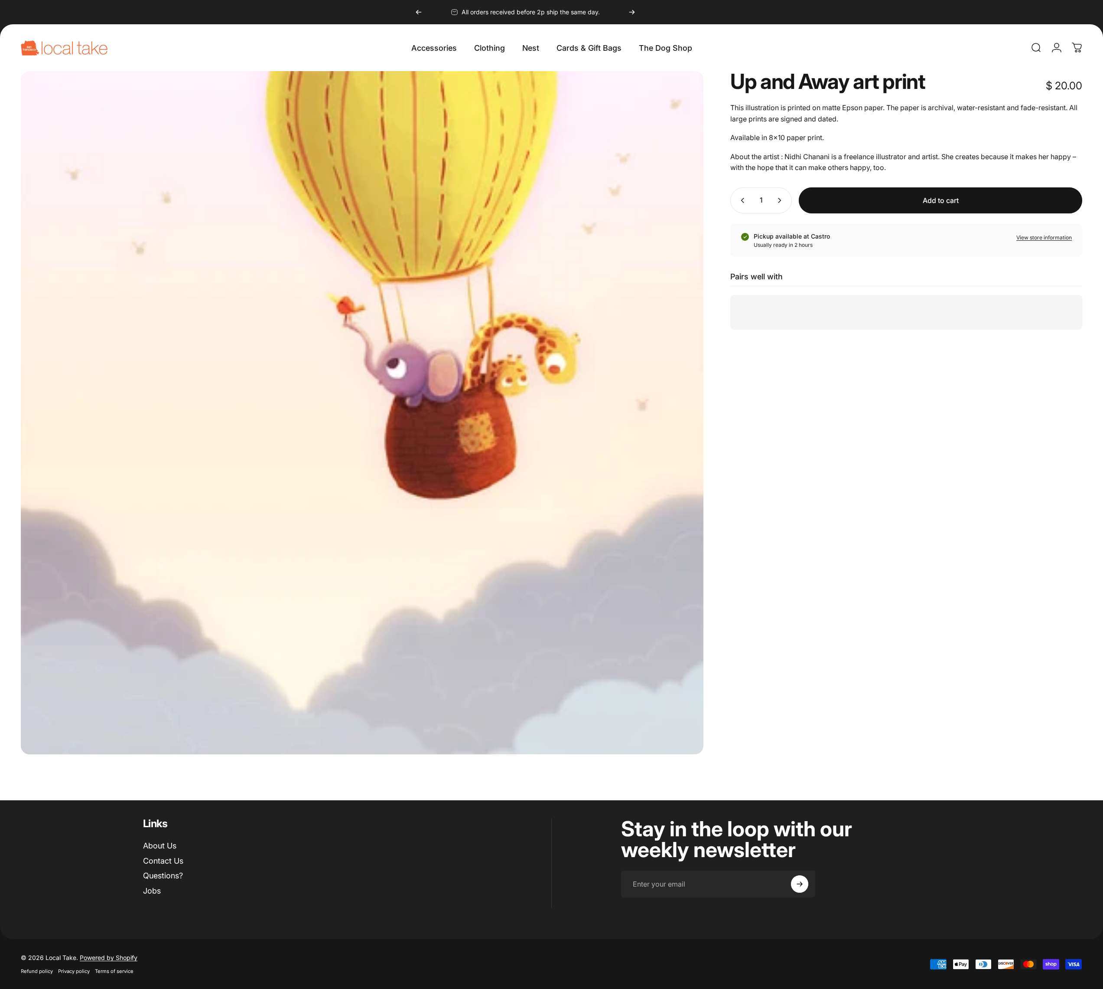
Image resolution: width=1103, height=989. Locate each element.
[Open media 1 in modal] (362, 412)
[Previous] (418, 12)
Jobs (152, 890)
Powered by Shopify (108, 957)
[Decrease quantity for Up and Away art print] (741, 200)
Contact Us (163, 860)
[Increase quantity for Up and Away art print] (781, 200)
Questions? (163, 875)
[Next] (631, 12)
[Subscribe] (799, 884)
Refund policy (37, 971)
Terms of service (114, 971)
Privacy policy (74, 971)
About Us (159, 845)
